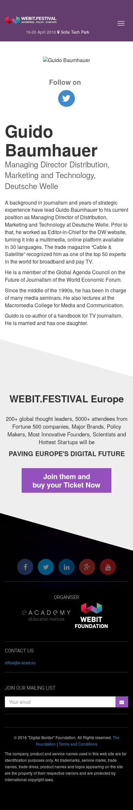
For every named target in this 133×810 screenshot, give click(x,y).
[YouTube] (108, 567)
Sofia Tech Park (74, 32)
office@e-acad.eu (20, 662)
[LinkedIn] (66, 567)
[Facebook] (25, 567)
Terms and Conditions (78, 744)
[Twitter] (46, 567)
